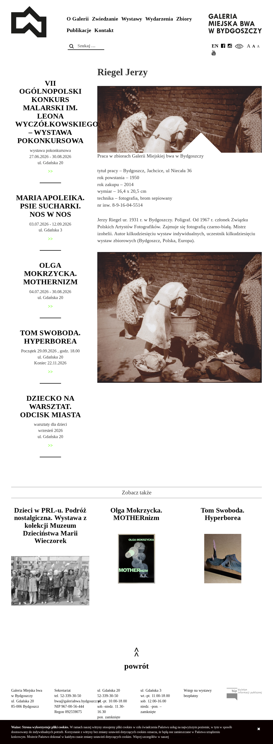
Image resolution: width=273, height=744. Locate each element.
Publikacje (79, 30)
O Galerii (78, 19)
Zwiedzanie (105, 19)
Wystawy (131, 19)
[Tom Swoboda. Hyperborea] (223, 558)
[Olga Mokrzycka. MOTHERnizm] (136, 558)
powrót (136, 666)
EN (215, 46)
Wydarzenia (159, 19)
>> (50, 171)
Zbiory (184, 19)
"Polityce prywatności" (184, 737)
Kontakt (104, 30)
